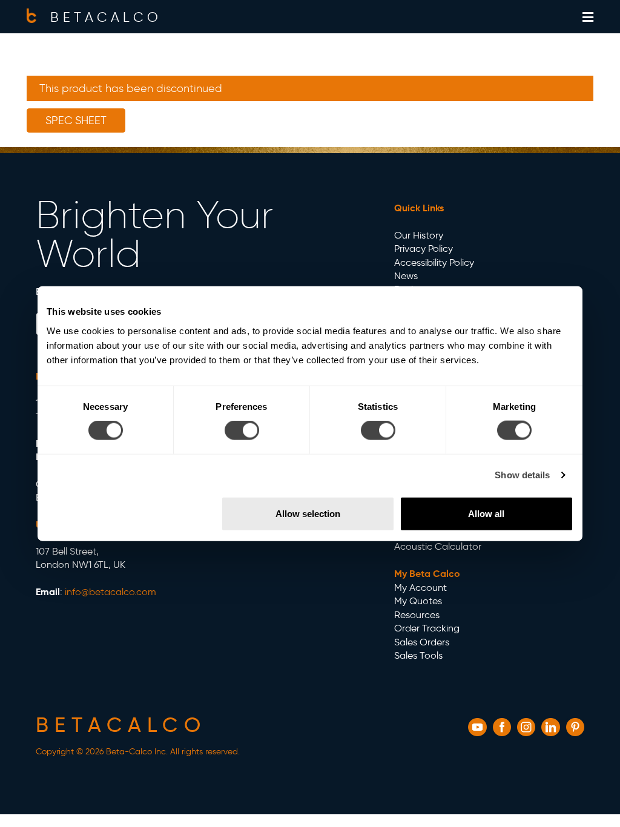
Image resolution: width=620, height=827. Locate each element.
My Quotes (418, 601)
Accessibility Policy (434, 262)
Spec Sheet (76, 120)
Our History (418, 235)
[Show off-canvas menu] (587, 17)
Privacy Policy (423, 248)
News (406, 276)
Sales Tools (418, 655)
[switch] (242, 430)
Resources (417, 615)
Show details (522, 475)
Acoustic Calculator (437, 546)
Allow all (486, 513)
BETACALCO (106, 16)
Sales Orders (421, 642)
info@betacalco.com (110, 592)
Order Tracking (427, 628)
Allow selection (307, 513)
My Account (420, 587)
